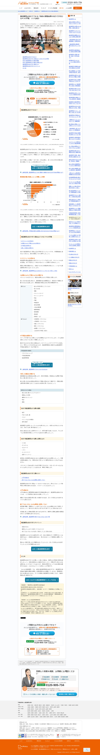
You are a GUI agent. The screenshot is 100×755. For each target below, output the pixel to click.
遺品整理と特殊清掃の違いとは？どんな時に (74, 138)
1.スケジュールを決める (27, 241)
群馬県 (76, 705)
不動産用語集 (22, 730)
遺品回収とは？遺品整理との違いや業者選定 (74, 85)
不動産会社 (68, 729)
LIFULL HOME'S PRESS (41, 730)
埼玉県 (52, 705)
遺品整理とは (72, 19)
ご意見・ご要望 (74, 749)
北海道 (29, 707)
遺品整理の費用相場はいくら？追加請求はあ (74, 227)
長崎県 (44, 716)
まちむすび (74, 729)
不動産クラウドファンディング (53, 723)
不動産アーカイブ (50, 729)
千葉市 (65, 705)
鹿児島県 (63, 716)
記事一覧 (61, 8)
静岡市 (35, 710)
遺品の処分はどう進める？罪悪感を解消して (74, 200)
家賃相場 (63, 729)
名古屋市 (47, 710)
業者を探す (36, 8)
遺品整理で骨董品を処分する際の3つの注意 (74, 67)
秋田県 (51, 707)
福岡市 (37, 716)
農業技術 (74, 723)
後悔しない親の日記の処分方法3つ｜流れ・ (74, 187)
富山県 (36, 709)
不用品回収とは (73, 266)
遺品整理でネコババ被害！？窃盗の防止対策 (74, 196)
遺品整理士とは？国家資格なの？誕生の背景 (74, 209)
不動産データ (57, 730)
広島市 (47, 714)
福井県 (43, 709)
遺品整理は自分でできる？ (30, 57)
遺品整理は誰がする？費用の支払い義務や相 (74, 151)
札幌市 (32, 707)
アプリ (52, 730)
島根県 (32, 714)
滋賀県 (29, 712)
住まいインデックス (35, 729)
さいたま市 (57, 705)
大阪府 (40, 712)
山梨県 (47, 709)
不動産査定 (50, 727)
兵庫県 (50, 712)
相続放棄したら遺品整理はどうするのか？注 (74, 204)
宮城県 (43, 707)
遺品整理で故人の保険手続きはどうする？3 (74, 80)
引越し (27, 723)
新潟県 (29, 709)
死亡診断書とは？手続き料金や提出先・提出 (74, 71)
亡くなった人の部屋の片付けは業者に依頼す (74, 244)
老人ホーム (31, 723)
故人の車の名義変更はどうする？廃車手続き (74, 165)
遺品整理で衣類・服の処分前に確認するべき (74, 156)
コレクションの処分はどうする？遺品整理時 (74, 142)
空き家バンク (58, 729)
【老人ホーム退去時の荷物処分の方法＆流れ (74, 173)
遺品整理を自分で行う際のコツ (31, 64)
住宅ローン (28, 729)
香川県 (58, 714)
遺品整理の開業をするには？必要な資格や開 (74, 36)
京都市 (35, 712)
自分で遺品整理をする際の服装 (31, 60)
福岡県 (29, 716)
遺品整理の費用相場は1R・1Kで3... (74, 289)
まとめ (24, 68)
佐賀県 (41, 716)
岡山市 (39, 714)
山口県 (51, 714)
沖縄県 (67, 716)
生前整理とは (72, 248)
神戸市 (54, 712)
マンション (28, 727)
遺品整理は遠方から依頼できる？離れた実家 (74, 76)
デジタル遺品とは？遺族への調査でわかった (74, 236)
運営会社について (66, 749)
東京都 (29, 705)
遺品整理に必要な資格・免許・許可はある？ (74, 56)
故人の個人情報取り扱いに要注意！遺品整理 (74, 169)
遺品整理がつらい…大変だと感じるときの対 (74, 111)
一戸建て (33, 727)
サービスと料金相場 (52, 8)
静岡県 (32, 710)
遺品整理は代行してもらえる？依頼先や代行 (74, 93)
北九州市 (33, 716)
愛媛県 (61, 714)
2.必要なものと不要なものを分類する (30, 243)
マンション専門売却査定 (58, 727)
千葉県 (62, 705)
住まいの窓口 (22, 729)
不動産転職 (63, 730)
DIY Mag (48, 730)
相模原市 (48, 705)
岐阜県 (29, 710)
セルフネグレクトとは (74, 272)
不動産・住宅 (22, 723)
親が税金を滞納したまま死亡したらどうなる (74, 125)
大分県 (55, 716)
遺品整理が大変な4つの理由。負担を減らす (75, 27)
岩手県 (40, 707)
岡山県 (35, 714)
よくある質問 (69, 8)
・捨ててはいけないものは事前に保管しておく (33, 480)
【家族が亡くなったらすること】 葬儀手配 (74, 120)
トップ (20, 8)
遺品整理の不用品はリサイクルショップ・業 (74, 116)
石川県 (40, 709)
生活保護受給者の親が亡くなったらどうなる (74, 178)
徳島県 (54, 714)
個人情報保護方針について (44, 749)
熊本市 (51, 716)
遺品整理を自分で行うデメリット (31, 66)
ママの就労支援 (42, 723)
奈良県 (58, 712)
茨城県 (70, 705)
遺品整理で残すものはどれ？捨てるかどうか (74, 89)
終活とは (71, 269)
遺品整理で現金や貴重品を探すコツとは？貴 (74, 133)
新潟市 (32, 709)
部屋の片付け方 (73, 260)
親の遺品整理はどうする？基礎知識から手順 (74, 191)
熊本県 (48, 716)
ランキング (43, 8)
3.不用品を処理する (26, 245)
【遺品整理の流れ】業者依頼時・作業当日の (74, 40)
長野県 (50, 709)
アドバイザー (71, 727)
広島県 (43, 714)
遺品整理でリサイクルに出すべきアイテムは (74, 31)
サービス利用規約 (34, 749)
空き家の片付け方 (73, 254)
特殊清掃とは (72, 251)
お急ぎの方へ (78, 8)
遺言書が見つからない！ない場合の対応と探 (74, 62)
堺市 (47, 712)
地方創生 (36, 723)
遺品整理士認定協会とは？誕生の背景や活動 (74, 51)
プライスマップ (43, 729)
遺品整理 (62, 723)
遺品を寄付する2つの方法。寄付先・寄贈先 (75, 160)
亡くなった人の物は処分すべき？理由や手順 (74, 182)
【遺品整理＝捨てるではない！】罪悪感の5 (74, 129)
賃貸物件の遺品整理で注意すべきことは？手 (74, 102)
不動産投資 (66, 727)
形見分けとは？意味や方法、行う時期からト (74, 222)
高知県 (65, 714)
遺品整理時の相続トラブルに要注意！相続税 (74, 98)
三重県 (52, 710)
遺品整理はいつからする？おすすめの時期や (74, 231)
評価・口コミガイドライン (56, 749)
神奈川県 (36, 705)
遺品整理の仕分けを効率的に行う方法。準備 (74, 107)
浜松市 (39, 710)
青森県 (36, 707)
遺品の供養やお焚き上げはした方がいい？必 (74, 22)
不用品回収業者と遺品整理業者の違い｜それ (74, 213)
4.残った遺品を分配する (27, 248)
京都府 (32, 712)
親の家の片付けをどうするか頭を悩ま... (74, 305)
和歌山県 (62, 712)
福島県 (58, 707)
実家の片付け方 (73, 263)
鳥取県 (29, 714)
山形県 (54, 707)
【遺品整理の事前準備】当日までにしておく (74, 46)
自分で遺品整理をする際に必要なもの (32, 62)
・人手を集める (25, 477)
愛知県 (43, 710)
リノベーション (43, 727)
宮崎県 (59, 716)
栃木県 (73, 705)
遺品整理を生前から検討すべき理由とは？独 (74, 240)
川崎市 (44, 705)
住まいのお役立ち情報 (30, 730)
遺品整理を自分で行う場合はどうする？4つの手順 (36, 58)
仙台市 (47, 707)
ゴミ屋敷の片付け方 (74, 257)
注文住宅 (37, 727)
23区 (32, 705)
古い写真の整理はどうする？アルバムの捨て (74, 147)
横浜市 (40, 705)
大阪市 (43, 712)
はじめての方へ (27, 8)
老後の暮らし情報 (68, 723)
